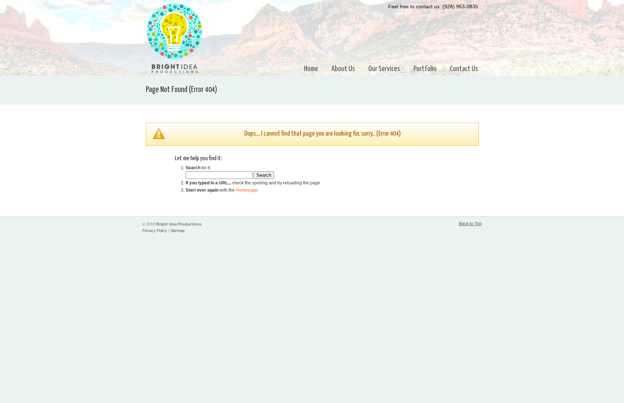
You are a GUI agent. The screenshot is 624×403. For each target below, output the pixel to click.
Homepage (247, 190)
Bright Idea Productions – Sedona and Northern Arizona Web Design (174, 38)
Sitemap (177, 230)
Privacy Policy (154, 230)
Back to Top (470, 223)
